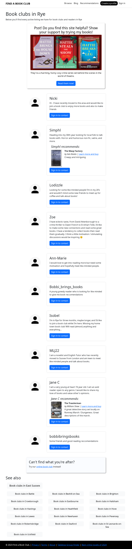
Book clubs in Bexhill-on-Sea (66, 493)
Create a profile (109, 3)
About (52, 544)
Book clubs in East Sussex (24, 485)
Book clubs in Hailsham (107, 501)
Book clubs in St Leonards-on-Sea (107, 525)
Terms (44, 544)
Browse (68, 3)
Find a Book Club (18, 3)
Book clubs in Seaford (66, 523)
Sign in (122, 3)
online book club (44, 466)
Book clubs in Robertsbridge (25, 523)
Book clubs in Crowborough (24, 501)
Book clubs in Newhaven (66, 516)
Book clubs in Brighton (107, 493)
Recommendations (89, 3)
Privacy (35, 544)
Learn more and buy (88, 154)
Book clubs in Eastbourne (65, 501)
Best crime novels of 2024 (94, 544)
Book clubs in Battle (24, 493)
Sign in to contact (59, 115)
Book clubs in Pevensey (107, 516)
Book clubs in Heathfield (66, 508)
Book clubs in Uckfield (24, 534)
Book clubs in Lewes (25, 516)
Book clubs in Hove (107, 508)
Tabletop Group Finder (68, 544)
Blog (76, 3)
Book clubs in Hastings (25, 508)
